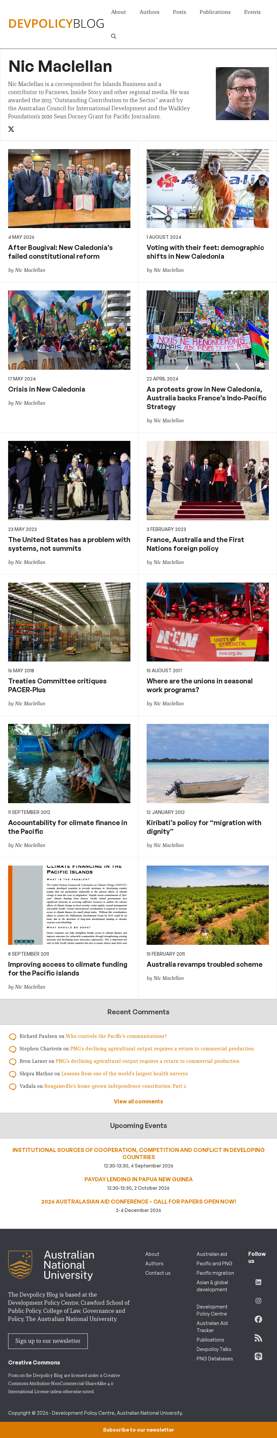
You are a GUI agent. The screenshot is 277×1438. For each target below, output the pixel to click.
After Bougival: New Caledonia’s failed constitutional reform (60, 251)
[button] (113, 36)
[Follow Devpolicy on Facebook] (258, 1319)
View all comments (138, 1101)
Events (252, 12)
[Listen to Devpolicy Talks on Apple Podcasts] (258, 1356)
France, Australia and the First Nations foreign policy (195, 544)
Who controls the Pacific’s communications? (116, 1036)
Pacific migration (215, 1273)
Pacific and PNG (214, 1263)
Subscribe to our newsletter (138, 1430)
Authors (149, 12)
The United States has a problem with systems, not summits (69, 544)
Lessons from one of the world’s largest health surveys (124, 1074)
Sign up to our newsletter (48, 1341)
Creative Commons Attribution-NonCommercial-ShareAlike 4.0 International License (64, 1383)
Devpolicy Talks (214, 1349)
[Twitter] (11, 129)
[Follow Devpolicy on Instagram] (258, 1300)
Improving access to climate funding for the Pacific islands (67, 968)
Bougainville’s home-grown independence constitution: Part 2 (115, 1086)
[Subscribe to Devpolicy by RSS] (258, 1337)
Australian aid (212, 1254)
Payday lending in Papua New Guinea (138, 1179)
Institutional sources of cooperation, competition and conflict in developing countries (138, 1153)
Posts (179, 12)
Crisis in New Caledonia (46, 389)
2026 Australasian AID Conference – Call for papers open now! (138, 1201)
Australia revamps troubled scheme (204, 964)
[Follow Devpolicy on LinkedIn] (258, 1282)
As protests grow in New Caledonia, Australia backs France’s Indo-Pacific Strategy (207, 398)
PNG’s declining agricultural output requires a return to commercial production (162, 1049)
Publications (215, 12)
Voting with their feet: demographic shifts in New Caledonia (205, 251)
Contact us (158, 1273)
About (118, 12)
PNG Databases (215, 1358)
